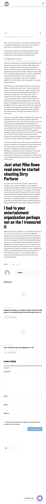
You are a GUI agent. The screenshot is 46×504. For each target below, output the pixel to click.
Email (6, 405)
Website (6, 413)
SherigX (16, 37)
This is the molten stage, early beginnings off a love (19, 347)
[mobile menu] (43, 3)
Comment (7, 372)
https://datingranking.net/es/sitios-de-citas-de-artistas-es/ (23, 61)
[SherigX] (7, 3)
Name (6, 396)
